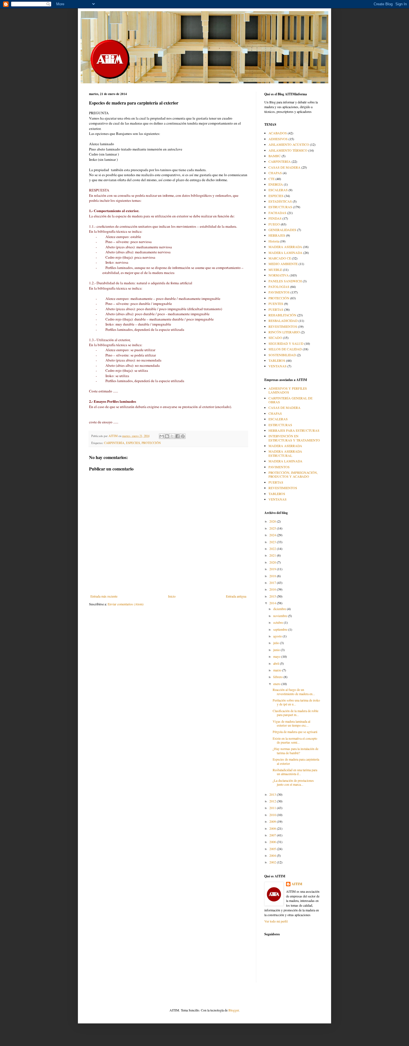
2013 (273, 794)
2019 (273, 569)
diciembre (280, 608)
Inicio (172, 596)
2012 (273, 801)
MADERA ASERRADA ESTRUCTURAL (285, 453)
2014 (273, 603)
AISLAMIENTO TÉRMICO (287, 150)
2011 (273, 807)
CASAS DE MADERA (284, 167)
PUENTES (275, 303)
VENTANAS (277, 366)
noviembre (280, 615)
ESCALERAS (278, 190)
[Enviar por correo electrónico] (161, 436)
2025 (273, 528)
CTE (271, 178)
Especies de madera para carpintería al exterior (296, 761)
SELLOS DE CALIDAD (285, 349)
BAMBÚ (274, 156)
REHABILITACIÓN (282, 315)
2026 (273, 521)
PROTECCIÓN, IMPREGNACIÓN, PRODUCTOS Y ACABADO (293, 474)
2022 (273, 548)
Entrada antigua (236, 596)
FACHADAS (277, 212)
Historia (273, 241)
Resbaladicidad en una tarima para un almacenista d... (295, 772)
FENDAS (275, 218)
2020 (273, 562)
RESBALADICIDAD (283, 320)
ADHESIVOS (278, 139)
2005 (273, 848)
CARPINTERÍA (114, 443)
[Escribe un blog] (167, 436)
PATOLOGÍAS (278, 286)
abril (276, 663)
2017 (273, 582)
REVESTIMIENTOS (282, 326)
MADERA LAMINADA (285, 252)
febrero (278, 676)
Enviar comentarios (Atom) (126, 604)
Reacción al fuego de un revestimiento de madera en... (294, 691)
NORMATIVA (278, 275)
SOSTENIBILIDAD (282, 355)
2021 (273, 555)
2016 (273, 589)
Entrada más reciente (103, 596)
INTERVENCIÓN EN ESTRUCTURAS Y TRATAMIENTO (294, 438)
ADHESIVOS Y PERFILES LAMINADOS (287, 390)
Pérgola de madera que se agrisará (295, 731)
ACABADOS (277, 133)
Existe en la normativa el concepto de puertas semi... (295, 740)
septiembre (280, 629)
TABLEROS (276, 360)
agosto (278, 636)
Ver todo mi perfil (276, 921)
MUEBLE (275, 269)
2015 (273, 596)
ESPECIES (133, 443)
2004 (273, 855)
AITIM (297, 884)
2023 (273, 542)
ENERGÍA (275, 184)
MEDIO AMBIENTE (283, 263)
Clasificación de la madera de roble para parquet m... (295, 712)
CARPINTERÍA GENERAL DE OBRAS (290, 400)
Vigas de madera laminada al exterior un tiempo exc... (291, 723)
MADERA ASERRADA (285, 246)
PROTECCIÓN (151, 443)
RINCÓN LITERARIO (284, 332)
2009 (273, 821)
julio (276, 642)
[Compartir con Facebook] (177, 436)
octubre (278, 622)
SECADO (275, 337)
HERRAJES (276, 235)
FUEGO (274, 224)
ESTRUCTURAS (280, 207)
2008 (273, 828)
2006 (273, 841)
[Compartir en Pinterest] (183, 436)
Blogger (233, 1010)
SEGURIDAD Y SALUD (286, 343)
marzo (277, 670)
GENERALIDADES (282, 229)
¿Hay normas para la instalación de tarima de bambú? (295, 750)
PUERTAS (275, 309)
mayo (277, 656)
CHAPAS (275, 173)
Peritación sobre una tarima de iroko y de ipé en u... (296, 702)
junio (277, 649)
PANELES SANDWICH (285, 281)
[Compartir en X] (172, 436)
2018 (273, 576)
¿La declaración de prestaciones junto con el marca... (293, 782)
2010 (273, 814)
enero (277, 683)
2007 (273, 835)
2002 (273, 862)
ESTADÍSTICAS (280, 201)
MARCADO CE (279, 258)
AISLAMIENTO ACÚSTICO (288, 144)
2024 (273, 535)
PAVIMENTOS (279, 292)
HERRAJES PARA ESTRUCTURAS (293, 430)
